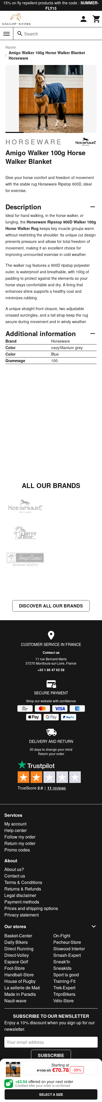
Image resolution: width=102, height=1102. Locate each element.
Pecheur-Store (67, 942)
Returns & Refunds (22, 889)
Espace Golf (16, 961)
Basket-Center (18, 935)
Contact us (51, 652)
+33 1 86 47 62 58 (51, 669)
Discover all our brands (51, 606)
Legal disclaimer (20, 895)
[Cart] (96, 19)
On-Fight (61, 935)
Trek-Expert (64, 987)
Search (31, 34)
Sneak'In (61, 961)
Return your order (51, 753)
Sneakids (62, 968)
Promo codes (17, 850)
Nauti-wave (15, 1000)
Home (10, 47)
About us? (14, 869)
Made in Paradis (20, 994)
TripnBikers (64, 994)
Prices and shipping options (31, 908)
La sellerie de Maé (22, 987)
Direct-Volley (16, 955)
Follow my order (19, 837)
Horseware (34, 141)
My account (15, 824)
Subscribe (51, 1055)
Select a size (51, 1094)
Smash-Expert (67, 955)
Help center (15, 830)
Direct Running (18, 948)
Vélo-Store (63, 1000)
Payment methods (21, 902)
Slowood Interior (69, 948)
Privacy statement (21, 915)
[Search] (20, 33)
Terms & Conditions (23, 882)
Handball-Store (19, 974)
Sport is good (66, 974)
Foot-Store (14, 968)
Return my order (19, 843)
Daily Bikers (16, 942)
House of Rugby (20, 981)
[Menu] (6, 33)
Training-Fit (64, 981)
